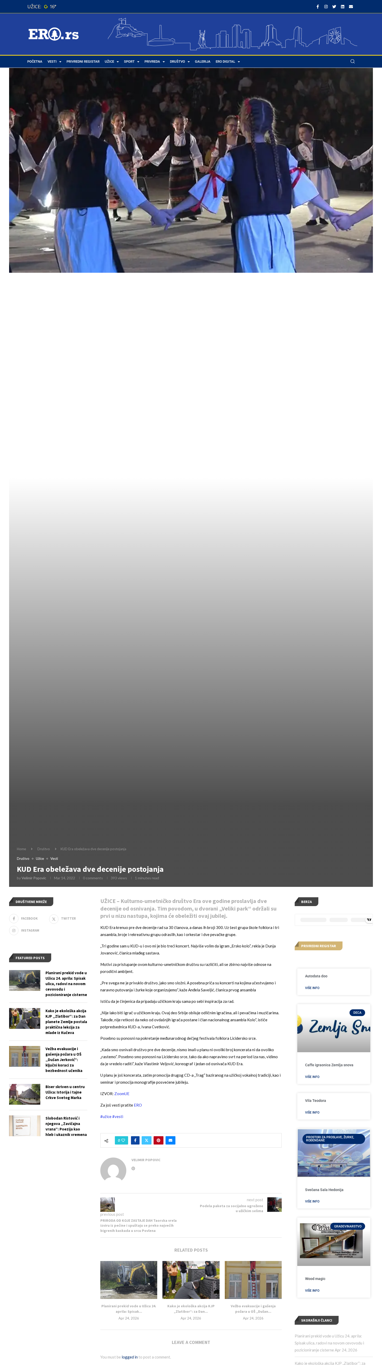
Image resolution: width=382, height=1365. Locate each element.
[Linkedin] (342, 6)
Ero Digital (225, 61)
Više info (312, 988)
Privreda (152, 61)
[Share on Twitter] (147, 1140)
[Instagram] (326, 6)
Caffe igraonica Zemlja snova (329, 1065)
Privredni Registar (83, 61)
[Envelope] (351, 6)
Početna (34, 61)
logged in (130, 1357)
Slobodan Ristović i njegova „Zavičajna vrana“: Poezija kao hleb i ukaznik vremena (66, 1126)
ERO (138, 1105)
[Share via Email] (170, 1140)
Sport (129, 61)
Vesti (52, 61)
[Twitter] (334, 6)
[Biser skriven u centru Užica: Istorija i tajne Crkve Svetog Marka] (24, 1094)
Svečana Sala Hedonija (324, 1190)
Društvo (177, 61)
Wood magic (315, 1279)
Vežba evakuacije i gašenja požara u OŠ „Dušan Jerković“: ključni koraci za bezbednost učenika (63, 1059)
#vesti (117, 1116)
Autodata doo (316, 976)
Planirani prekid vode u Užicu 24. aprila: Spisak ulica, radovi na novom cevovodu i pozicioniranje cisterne (329, 1343)
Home (21, 849)
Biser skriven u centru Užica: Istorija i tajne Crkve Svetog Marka (65, 1092)
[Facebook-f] (317, 6)
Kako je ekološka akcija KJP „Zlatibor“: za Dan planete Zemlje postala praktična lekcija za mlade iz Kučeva (66, 1021)
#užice (105, 1116)
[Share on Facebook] (135, 1140)
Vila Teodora (315, 1100)
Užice (109, 61)
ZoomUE (121, 1093)
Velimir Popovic (34, 878)
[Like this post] (123, 1140)
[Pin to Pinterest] (158, 1140)
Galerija (202, 61)
